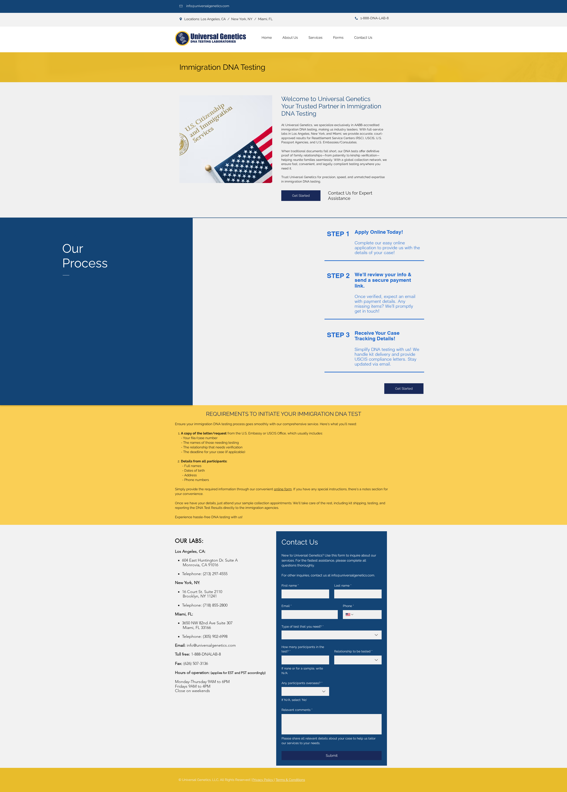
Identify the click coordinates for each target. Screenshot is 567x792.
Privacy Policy (263, 780)
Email (287, 606)
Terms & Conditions (290, 780)
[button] (315, 37)
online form (283, 489)
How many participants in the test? (303, 649)
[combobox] (332, 634)
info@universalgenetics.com (207, 6)
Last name (342, 585)
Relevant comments (297, 710)
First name (290, 585)
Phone (348, 606)
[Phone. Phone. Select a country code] (350, 614)
